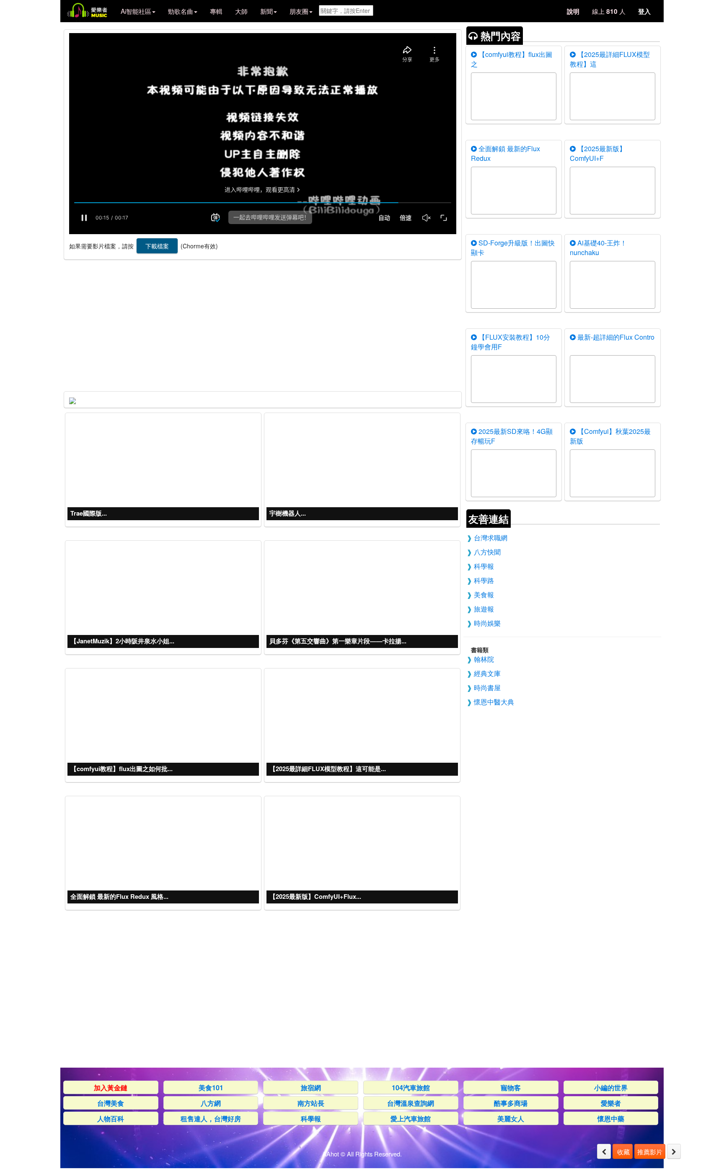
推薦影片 (649, 1151)
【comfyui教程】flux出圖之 (511, 59)
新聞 (266, 10)
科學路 (484, 580)
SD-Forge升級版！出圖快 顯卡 (513, 247)
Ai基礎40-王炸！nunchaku (598, 247)
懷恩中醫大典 (494, 702)
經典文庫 (487, 673)
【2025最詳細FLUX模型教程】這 (610, 59)
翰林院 (484, 659)
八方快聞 (487, 552)
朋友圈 (299, 10)
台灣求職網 (490, 537)
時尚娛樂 (487, 623)
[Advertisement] (261, 323)
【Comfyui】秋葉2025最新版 (610, 436)
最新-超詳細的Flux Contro (615, 337)
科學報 (484, 566)
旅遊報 (484, 609)
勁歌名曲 (180, 10)
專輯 (216, 10)
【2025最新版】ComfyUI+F (598, 153)
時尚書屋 (487, 687)
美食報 (484, 594)
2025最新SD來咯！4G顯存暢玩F (512, 436)
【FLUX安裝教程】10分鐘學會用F (510, 341)
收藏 (622, 1151)
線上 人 (609, 11)
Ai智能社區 (136, 10)
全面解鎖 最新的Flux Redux (505, 153)
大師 (241, 10)
